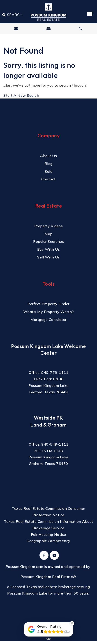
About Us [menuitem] (48, 155)
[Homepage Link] (48, 11)
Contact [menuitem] (48, 179)
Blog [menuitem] (49, 163)
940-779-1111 (54, 372)
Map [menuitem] (48, 234)
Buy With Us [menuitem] (48, 249)
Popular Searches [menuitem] (48, 241)
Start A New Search (21, 95)
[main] (48, 49)
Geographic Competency (48, 540)
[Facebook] (43, 555)
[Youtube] (53, 555)
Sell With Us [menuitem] (48, 257)
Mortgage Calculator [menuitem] (48, 319)
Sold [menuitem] (48, 171)
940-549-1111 (54, 444)
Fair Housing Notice (48, 534)
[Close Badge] (72, 623)
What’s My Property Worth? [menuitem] (48, 311)
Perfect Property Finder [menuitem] (48, 304)
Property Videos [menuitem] (48, 226)
